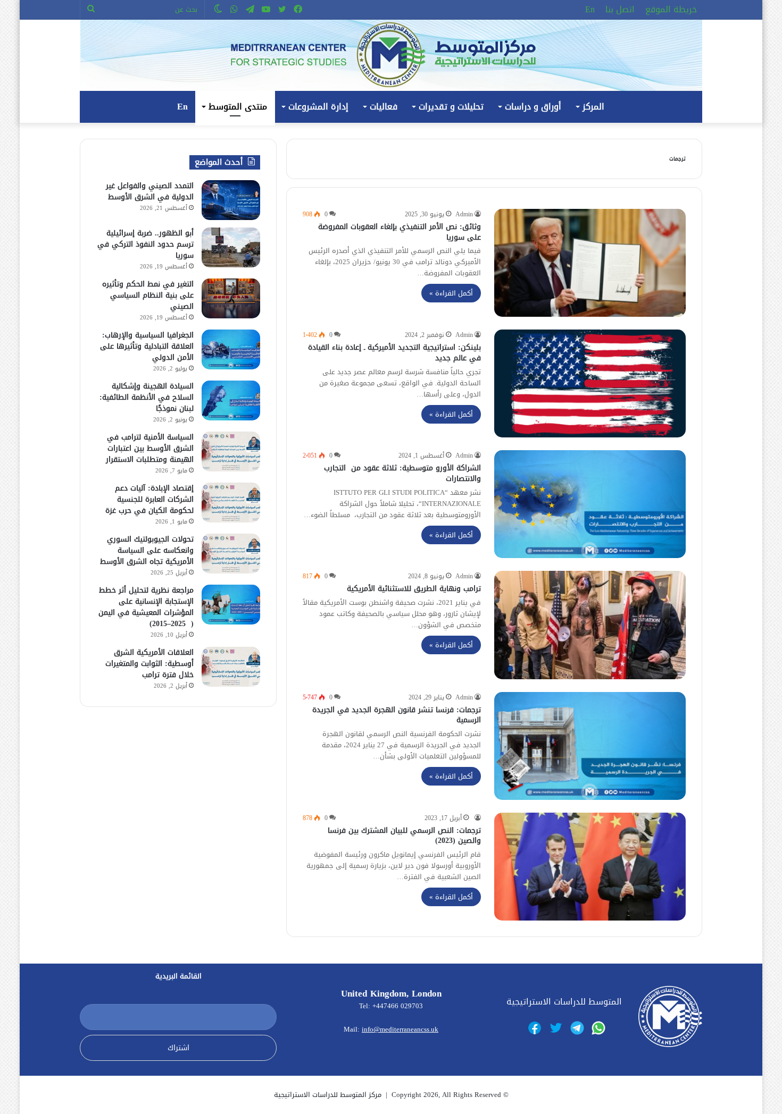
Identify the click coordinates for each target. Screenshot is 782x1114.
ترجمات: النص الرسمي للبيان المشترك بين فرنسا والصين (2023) (404, 835)
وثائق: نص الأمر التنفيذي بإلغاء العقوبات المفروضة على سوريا (399, 232)
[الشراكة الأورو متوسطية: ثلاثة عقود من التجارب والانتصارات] (590, 504)
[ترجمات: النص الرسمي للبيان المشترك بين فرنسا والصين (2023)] (590, 867)
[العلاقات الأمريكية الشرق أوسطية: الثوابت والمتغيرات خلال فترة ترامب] (231, 667)
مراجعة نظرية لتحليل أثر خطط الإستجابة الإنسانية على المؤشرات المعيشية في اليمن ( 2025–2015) (146, 607)
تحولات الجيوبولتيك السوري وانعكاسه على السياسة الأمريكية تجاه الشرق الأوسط (147, 550)
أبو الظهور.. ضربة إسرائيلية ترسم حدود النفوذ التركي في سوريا (145, 244)
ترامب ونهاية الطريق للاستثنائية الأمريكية (414, 588)
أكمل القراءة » (451, 293)
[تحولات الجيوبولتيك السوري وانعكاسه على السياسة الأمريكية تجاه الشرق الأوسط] (231, 553)
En (590, 9)
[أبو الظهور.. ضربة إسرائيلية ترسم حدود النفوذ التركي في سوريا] (231, 247)
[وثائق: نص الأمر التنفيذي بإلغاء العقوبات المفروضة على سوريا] (590, 263)
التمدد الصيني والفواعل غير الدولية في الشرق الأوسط (150, 191)
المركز (593, 106)
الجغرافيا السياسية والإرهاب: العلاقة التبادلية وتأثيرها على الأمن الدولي (147, 346)
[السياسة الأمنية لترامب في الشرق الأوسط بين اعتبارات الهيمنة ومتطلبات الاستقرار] (231, 451)
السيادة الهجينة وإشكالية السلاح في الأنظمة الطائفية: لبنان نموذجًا (146, 397)
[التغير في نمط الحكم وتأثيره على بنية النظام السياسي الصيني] (231, 298)
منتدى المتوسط (238, 106)
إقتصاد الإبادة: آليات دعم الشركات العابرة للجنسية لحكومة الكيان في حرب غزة (149, 499)
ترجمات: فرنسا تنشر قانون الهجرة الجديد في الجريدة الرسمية (396, 715)
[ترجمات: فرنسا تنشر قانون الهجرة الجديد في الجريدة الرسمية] (590, 746)
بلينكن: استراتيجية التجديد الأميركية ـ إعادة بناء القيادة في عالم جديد (394, 352)
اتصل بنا (620, 9)
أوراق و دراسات (533, 106)
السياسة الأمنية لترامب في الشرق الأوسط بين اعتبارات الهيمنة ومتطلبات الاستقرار (150, 448)
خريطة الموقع (671, 9)
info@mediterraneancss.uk (400, 1029)
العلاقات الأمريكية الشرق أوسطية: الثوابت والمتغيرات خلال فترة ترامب (149, 663)
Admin (464, 214)
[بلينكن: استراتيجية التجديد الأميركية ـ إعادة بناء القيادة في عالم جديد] (590, 383)
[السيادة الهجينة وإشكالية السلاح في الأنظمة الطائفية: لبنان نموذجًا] (231, 400)
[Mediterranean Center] (391, 55)
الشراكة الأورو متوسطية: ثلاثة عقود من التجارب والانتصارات (402, 473)
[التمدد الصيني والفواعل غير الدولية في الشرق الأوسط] (231, 200)
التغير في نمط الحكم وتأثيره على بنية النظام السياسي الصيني (148, 295)
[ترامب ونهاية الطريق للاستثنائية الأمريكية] (590, 625)
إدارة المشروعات (318, 106)
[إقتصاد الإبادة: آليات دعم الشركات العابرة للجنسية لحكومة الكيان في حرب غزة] (231, 502)
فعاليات (383, 106)
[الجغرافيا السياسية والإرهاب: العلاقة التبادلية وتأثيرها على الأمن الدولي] (231, 349)
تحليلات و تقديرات (451, 106)
